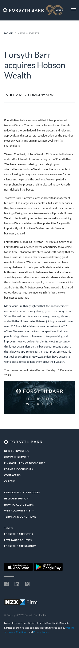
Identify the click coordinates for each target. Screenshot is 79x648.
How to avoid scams (19, 504)
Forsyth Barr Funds (18, 534)
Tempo (8, 527)
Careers (10, 481)
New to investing (16, 450)
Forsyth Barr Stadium (20, 546)
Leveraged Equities (18, 540)
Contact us (12, 475)
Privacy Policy (41, 632)
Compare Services (16, 457)
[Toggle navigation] (73, 9)
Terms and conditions (20, 516)
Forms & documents (18, 469)
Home (8, 33)
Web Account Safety (19, 510)
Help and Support (17, 498)
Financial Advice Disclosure (24, 463)
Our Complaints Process (22, 492)
